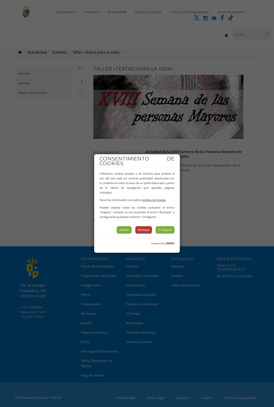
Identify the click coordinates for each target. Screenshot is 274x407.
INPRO (170, 243)
